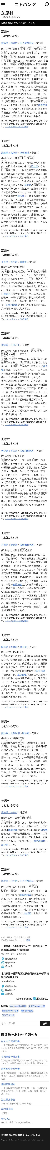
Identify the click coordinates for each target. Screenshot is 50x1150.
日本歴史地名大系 (9, 23)
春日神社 (17, 584)
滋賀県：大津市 (9, 152)
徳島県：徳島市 (9, 43)
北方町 (23, 647)
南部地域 (24, 152)
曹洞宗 (27, 185)
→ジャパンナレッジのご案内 (16, 127)
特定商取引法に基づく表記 (19, 1135)
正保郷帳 (22, 674)
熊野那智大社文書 (10, 1011)
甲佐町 (25, 733)
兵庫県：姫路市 (9, 545)
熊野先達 (42, 105)
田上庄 (34, 166)
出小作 (4, 844)
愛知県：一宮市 (9, 812)
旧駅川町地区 (27, 451)
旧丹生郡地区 (27, 881)
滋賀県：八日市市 (10, 345)
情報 (28, 940)
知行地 (44, 830)
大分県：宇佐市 (9, 451)
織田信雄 (12, 830)
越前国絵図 (25, 895)
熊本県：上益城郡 (10, 733)
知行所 (27, 913)
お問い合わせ (36, 1135)
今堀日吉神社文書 (37, 1006)
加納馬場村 (39, 841)
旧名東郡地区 (27, 43)
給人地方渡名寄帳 (18, 1006)
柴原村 (7, 294)
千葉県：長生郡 (9, 262)
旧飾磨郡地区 (27, 545)
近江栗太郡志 (8, 1015)
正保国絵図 (11, 305)
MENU (3, 5)
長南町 (23, 262)
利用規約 (4, 1135)
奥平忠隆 (40, 671)
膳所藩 (20, 196)
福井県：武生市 (9, 881)
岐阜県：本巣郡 (9, 647)
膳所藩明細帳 (27, 1011)
